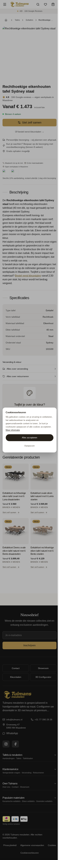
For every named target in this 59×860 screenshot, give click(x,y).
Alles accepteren (29, 437)
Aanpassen (29, 446)
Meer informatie (13, 430)
